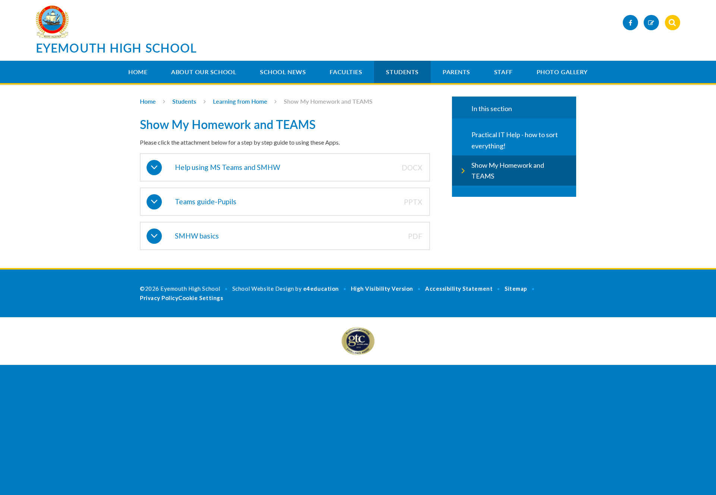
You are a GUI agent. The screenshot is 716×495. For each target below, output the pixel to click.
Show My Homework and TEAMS (328, 101)
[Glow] (651, 22)
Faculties (346, 71)
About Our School (203, 71)
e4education (321, 288)
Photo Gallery (562, 71)
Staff (503, 71)
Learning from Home (240, 101)
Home (137, 71)
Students (402, 71)
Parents (456, 71)
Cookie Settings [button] (200, 297)
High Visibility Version (382, 288)
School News (283, 71)
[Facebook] (630, 22)
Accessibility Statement (459, 288)
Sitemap (516, 288)
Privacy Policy (159, 297)
